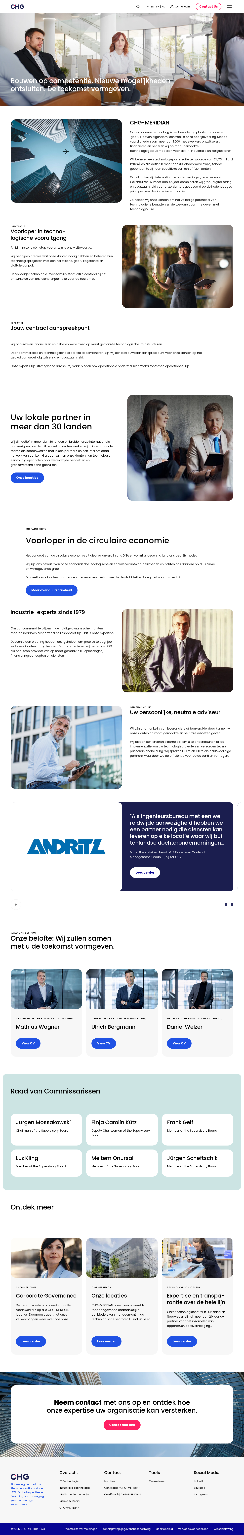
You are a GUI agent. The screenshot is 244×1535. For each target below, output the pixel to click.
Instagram (200, 1494)
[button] (16, 904)
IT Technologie (69, 1481)
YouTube (199, 1488)
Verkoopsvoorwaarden (193, 1529)
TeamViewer (157, 1481)
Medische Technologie (74, 1494)
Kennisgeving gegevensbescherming (127, 1529)
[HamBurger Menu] (229, 7)
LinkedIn (199, 1481)
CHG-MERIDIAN (69, 1508)
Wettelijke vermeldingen (81, 1529)
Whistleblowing (223, 1529)
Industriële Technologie (74, 1488)
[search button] (138, 7)
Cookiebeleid (164, 1529)
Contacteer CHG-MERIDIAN (122, 1488)
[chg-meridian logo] (17, 6)
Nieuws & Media (69, 1501)
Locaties (109, 1481)
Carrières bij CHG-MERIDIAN (122, 1494)
